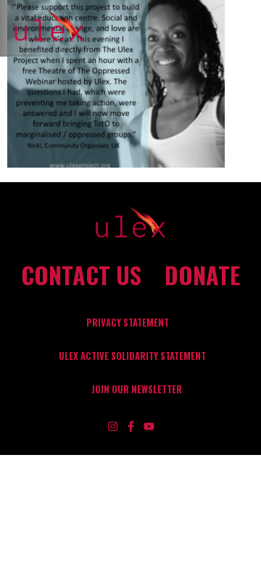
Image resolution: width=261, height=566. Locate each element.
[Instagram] (112, 426)
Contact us (81, 275)
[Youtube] (149, 426)
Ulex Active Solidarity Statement (132, 356)
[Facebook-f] (130, 426)
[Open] (245, 28)
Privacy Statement (127, 322)
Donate (202, 275)
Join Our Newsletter (136, 389)
